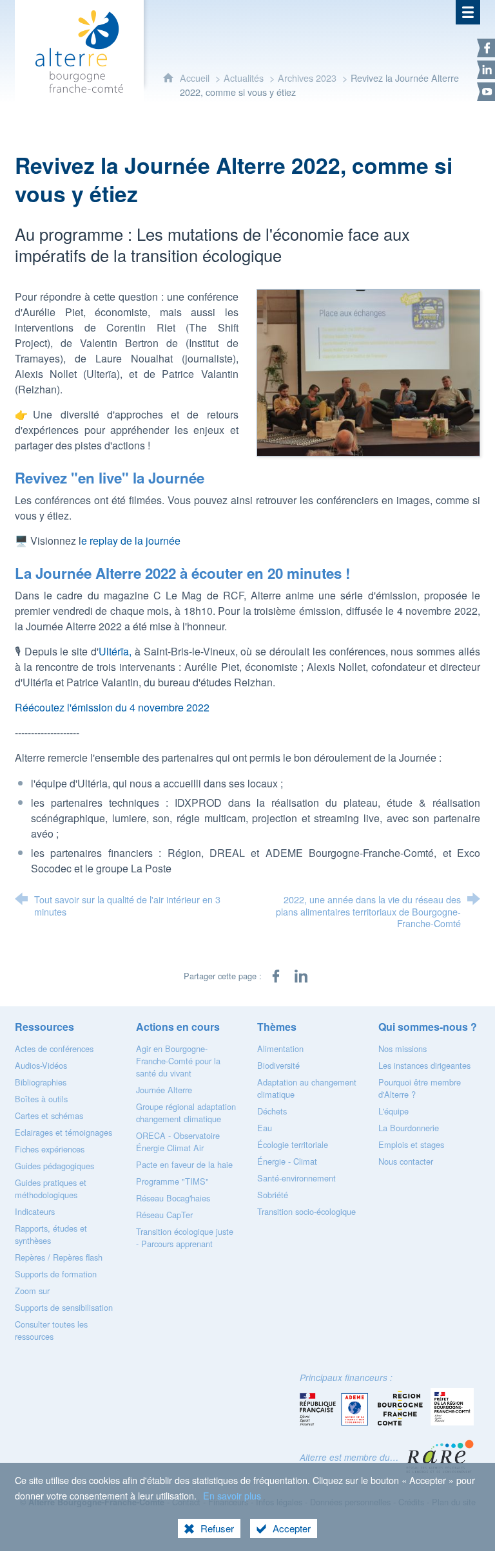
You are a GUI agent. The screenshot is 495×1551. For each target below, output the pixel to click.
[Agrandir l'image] (368, 371)
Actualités (244, 77)
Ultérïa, (115, 651)
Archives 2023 (307, 77)
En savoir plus (232, 1495)
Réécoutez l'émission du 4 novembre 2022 (112, 707)
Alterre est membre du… (349, 1457)
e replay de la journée (130, 540)
